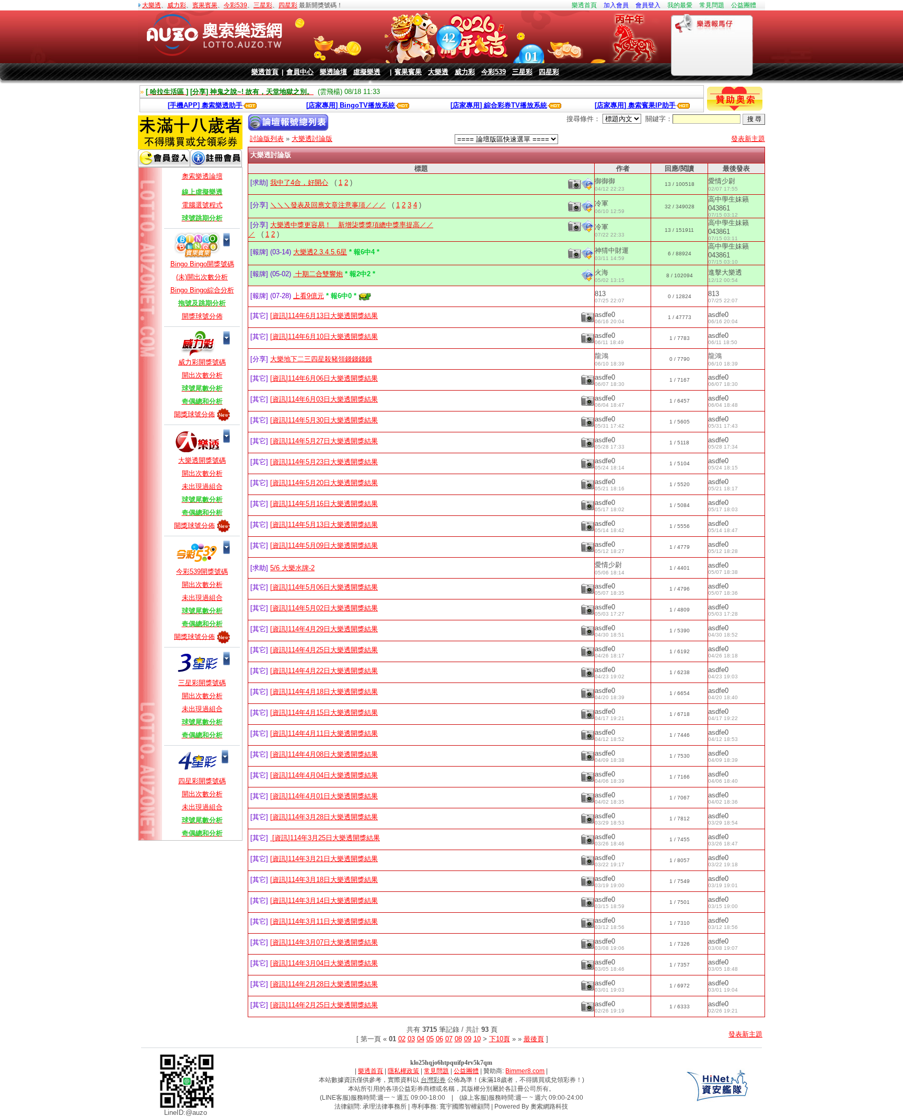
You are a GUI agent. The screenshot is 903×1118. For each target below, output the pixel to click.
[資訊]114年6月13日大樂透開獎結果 (324, 316)
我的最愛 (679, 5)
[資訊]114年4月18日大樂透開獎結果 (324, 692)
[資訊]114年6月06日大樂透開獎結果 (324, 378)
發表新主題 (748, 139)
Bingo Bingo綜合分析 (202, 290)
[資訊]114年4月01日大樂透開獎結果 (324, 796)
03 (411, 1039)
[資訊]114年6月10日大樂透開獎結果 (324, 336)
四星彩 (288, 5)
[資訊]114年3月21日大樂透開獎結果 (324, 859)
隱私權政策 (403, 1071)
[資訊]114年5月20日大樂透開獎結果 (324, 483)
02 (402, 1039)
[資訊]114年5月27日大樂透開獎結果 (324, 441)
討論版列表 (267, 139)
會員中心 (300, 72)
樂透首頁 (584, 5)
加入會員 (616, 5)
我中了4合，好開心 (299, 182)
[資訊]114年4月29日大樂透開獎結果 (324, 629)
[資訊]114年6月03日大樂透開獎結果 (324, 399)
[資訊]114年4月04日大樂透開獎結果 (324, 775)
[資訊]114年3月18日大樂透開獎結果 (324, 880)
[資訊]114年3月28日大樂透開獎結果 (324, 817)
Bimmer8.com (525, 1071)
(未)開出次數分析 (202, 277)
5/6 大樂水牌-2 (292, 568)
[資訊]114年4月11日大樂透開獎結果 (324, 733)
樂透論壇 (333, 72)
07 (449, 1039)
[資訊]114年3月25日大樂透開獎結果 (325, 838)
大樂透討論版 (312, 139)
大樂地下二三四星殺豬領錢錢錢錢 (321, 359)
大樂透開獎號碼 (202, 460)
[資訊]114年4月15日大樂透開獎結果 (324, 712)
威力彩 (176, 5)
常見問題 (711, 5)
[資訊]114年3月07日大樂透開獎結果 (324, 942)
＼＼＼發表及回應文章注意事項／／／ (328, 205)
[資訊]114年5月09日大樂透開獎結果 (324, 545)
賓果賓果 (204, 5)
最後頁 (534, 1039)
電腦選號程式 (202, 205)
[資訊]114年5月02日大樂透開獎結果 (324, 608)
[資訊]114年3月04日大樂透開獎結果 (324, 963)
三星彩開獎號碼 (202, 683)
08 (458, 1039)
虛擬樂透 (366, 72)
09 (467, 1039)
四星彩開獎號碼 (202, 781)
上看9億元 (308, 296)
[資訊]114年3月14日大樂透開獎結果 (324, 900)
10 (477, 1039)
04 (420, 1039)
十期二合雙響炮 (318, 274)
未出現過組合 (202, 486)
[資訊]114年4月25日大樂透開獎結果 (324, 650)
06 (439, 1039)
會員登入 (648, 5)
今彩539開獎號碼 (202, 571)
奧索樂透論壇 (202, 176)
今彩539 (235, 5)
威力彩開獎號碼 (202, 362)
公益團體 (743, 5)
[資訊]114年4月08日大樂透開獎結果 (324, 754)
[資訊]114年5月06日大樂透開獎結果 (324, 587)
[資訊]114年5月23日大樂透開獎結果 (324, 462)
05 (430, 1039)
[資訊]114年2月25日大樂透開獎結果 (324, 1005)
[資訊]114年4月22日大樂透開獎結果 (324, 671)
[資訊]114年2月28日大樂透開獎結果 (324, 984)
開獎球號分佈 (202, 316)
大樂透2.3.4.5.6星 (320, 252)
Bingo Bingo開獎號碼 (202, 264)
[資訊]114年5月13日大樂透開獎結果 (324, 524)
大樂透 (151, 5)
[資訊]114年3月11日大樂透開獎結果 (324, 921)
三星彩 (262, 5)
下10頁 (499, 1039)
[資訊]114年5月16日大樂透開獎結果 (324, 504)
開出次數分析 (202, 375)
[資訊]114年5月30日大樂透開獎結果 (324, 420)
